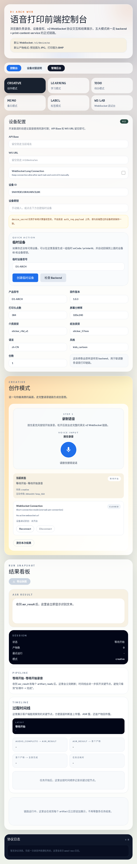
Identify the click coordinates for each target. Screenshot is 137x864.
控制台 (14, 68)
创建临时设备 (25, 277)
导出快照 (22, 581)
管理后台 (56, 68)
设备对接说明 (34, 68)
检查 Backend (53, 277)
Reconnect (25, 528)
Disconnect (45, 528)
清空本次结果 (23, 542)
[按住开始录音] (68, 449)
